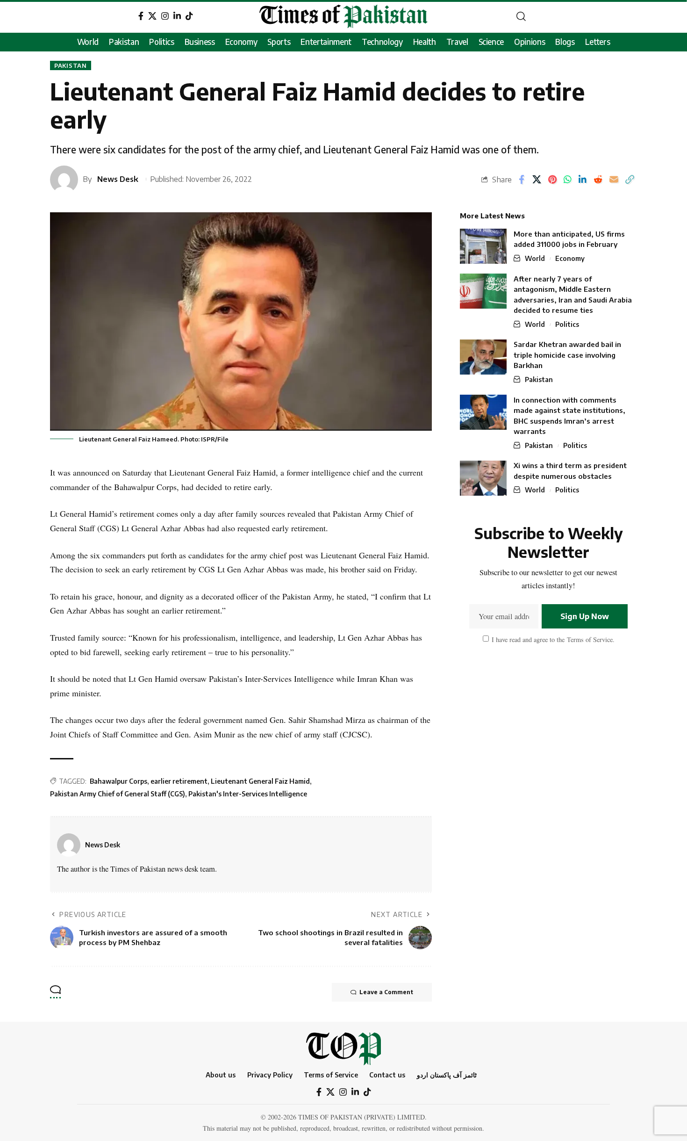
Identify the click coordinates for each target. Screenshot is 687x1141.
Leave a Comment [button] (386, 992)
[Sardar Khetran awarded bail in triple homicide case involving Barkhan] (483, 357)
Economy (570, 258)
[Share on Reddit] (598, 179)
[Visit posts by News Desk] (68, 845)
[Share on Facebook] (521, 179)
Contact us (387, 1074)
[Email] (614, 179)
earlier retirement (179, 781)
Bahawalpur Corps (118, 781)
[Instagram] (165, 16)
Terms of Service (589, 639)
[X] (152, 16)
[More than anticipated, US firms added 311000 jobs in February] (483, 246)
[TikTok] (189, 16)
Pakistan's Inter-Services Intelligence (247, 794)
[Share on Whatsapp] (567, 179)
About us (221, 1074)
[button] (521, 16)
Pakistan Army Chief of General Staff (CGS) (117, 794)
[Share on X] (537, 179)
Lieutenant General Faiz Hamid (260, 781)
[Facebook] (141, 16)
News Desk (117, 179)
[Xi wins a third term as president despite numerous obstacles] (483, 478)
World (535, 258)
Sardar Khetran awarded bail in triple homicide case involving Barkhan (567, 355)
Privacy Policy (270, 1074)
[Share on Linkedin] (582, 179)
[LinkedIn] (177, 16)
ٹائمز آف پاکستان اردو (447, 1074)
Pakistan (70, 65)
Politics (567, 324)
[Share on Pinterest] (552, 179)
